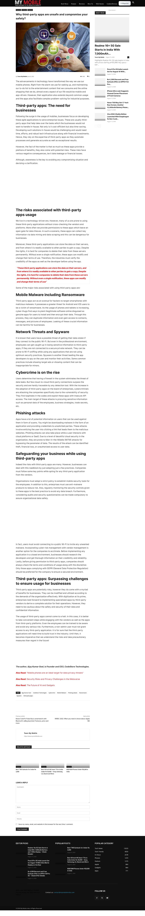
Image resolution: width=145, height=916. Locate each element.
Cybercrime (52, 693)
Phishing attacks (72, 693)
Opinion (30, 10)
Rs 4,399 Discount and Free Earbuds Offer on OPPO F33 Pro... (118, 81)
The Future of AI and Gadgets (41, 685)
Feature (18, 10)
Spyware (19, 696)
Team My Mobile (22, 76)
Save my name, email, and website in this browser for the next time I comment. (45, 824)
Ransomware (83, 693)
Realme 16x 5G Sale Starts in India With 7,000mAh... (108, 49)
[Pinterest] (37, 706)
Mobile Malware (61, 693)
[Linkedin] (28, 706)
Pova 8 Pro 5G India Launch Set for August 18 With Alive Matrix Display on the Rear (38, 863)
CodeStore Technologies (39, 693)
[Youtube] (107, 898)
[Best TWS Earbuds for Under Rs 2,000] (27, 759)
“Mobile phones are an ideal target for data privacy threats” (55, 673)
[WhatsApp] (32, 706)
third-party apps (28, 696)
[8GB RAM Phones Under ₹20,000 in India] (78, 759)
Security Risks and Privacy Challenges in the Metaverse (53, 679)
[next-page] (99, 125)
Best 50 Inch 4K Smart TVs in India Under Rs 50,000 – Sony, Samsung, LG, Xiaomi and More (52, 772)
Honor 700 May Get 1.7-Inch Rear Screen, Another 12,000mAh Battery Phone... (118, 105)
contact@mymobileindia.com (64, 892)
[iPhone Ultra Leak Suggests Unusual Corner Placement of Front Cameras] (100, 93)
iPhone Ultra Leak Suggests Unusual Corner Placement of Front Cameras (117, 93)
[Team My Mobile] (20, 734)
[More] (42, 706)
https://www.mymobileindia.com (33, 736)
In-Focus (24, 10)
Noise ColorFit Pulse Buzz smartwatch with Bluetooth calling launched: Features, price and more (32, 721)
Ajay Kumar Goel (26, 693)
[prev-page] (96, 125)
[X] (23, 706)
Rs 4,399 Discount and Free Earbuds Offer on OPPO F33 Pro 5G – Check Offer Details (39, 874)
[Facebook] (18, 706)
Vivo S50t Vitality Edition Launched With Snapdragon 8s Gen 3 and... (118, 116)
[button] (133, 2)
